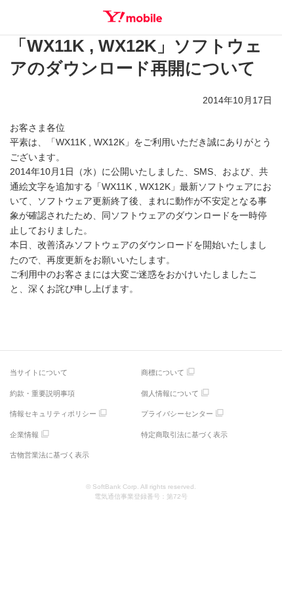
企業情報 (24, 435)
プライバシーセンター (177, 414)
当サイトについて (39, 372)
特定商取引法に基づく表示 (184, 435)
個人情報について (170, 393)
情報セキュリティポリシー (53, 414)
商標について (162, 372)
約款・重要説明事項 (42, 393)
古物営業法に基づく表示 (49, 455)
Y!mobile (132, 16)
